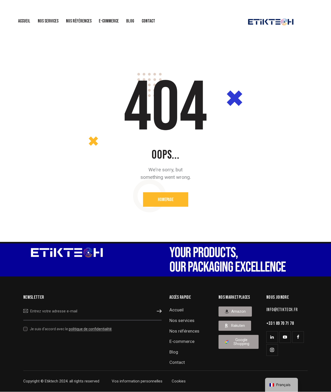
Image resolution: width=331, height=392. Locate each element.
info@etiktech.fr (282, 309)
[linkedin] (272, 337)
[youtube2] (285, 337)
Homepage (166, 199)
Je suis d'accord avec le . (71, 329)
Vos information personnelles (137, 381)
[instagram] (272, 350)
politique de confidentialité (90, 329)
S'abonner (158, 311)
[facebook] (298, 337)
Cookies (179, 381)
